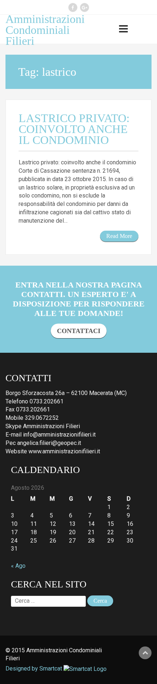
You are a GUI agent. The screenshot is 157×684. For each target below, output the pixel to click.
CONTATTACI (78, 331)
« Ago (18, 565)
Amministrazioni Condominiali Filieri (45, 29)
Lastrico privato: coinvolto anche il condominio (74, 129)
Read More (119, 236)
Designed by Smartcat (34, 668)
